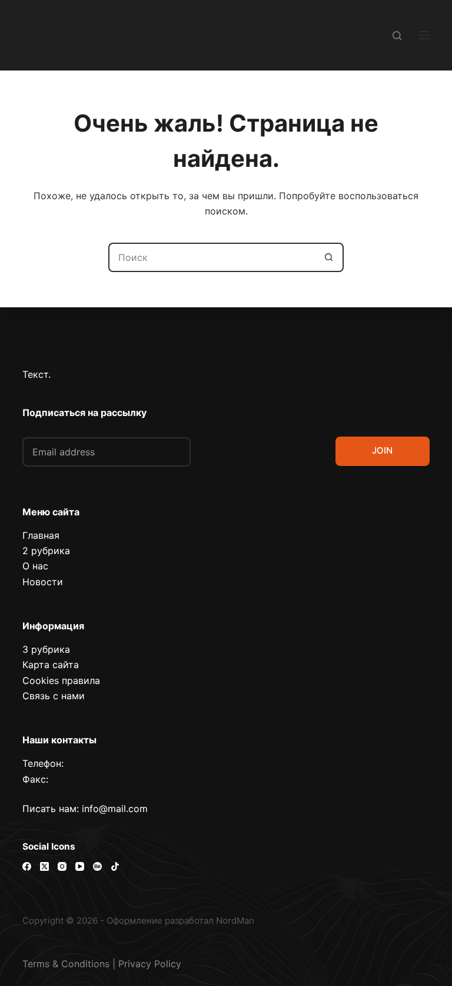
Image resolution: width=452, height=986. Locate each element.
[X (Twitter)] (44, 866)
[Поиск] (397, 35)
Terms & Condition (63, 964)
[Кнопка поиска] (329, 257)
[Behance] (97, 866)
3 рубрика (46, 649)
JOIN (382, 450)
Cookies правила (61, 680)
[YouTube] (79, 866)
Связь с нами (53, 696)
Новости (42, 582)
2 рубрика (46, 550)
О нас (35, 566)
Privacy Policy (149, 964)
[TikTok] (115, 866)
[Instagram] (62, 866)
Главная (40, 535)
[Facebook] (26, 866)
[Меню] (424, 35)
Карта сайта (50, 664)
